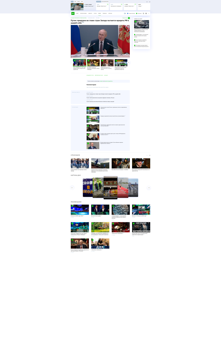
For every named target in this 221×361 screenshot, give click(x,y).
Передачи (105, 13)
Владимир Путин (90, 75)
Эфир (77, 13)
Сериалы (110, 13)
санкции (106, 75)
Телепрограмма (83, 13)
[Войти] (146, 13)
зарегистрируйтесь (109, 81)
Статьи (95, 13)
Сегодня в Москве (132, 13)
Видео (99, 13)
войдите (101, 81)
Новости (90, 13)
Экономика (139, 13)
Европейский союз (99, 75)
